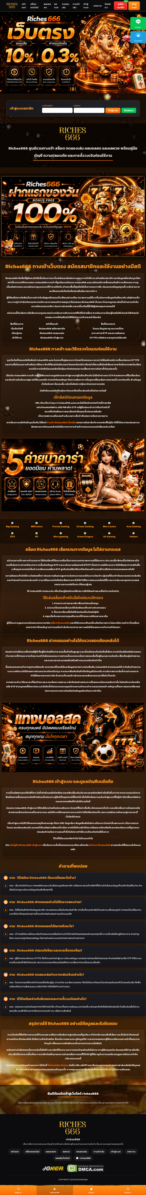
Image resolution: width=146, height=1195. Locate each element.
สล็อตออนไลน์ (34, 5)
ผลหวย (56, 5)
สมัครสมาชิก (122, 5)
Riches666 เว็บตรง (57, 1057)
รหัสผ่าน (77, 98)
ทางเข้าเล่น (76, 5)
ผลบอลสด (47, 5)
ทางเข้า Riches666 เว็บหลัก (61, 414)
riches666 (85, 1150)
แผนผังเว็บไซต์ (62, 1150)
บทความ (98, 5)
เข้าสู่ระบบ (85, 5)
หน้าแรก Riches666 (99, 837)
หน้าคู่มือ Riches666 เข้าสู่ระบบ (26, 837)
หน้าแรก (24, 5)
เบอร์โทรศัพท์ (47, 98)
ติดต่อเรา (108, 5)
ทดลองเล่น (65, 5)
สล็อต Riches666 (60, 615)
